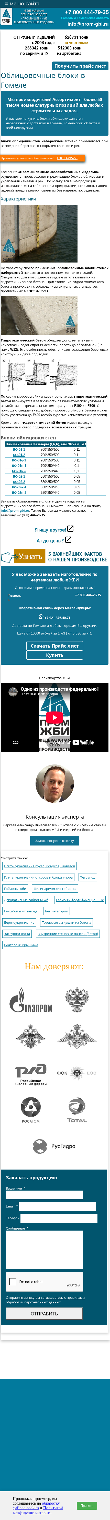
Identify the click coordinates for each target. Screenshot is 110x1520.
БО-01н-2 (19, 471)
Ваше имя (15, 1188)
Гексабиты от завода (20, 911)
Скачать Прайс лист (55, 646)
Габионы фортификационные (80, 900)
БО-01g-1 (19, 460)
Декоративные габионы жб (26, 900)
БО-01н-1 (19, 466)
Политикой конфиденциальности (38, 1510)
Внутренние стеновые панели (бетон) (68, 934)
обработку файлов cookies (36, 1505)
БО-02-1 (19, 476)
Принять (87, 1506)
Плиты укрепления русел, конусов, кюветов (39, 866)
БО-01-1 (19, 449)
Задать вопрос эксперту (54, 841)
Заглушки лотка (17, 934)
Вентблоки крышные (21, 945)
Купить (54, 655)
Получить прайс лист (80, 66)
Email (12, 1206)
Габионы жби (15, 889)
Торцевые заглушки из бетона (66, 922)
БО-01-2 (19, 455)
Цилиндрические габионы (55, 889)
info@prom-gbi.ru (88, 24)
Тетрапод (87, 877)
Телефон (13, 1218)
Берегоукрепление (19, 922)
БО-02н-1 (19, 487)
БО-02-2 (19, 482)
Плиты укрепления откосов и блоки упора (38, 877)
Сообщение (17, 1228)
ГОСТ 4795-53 (67, 158)
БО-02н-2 (19, 493)
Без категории (56, 911)
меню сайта (22, 3)
